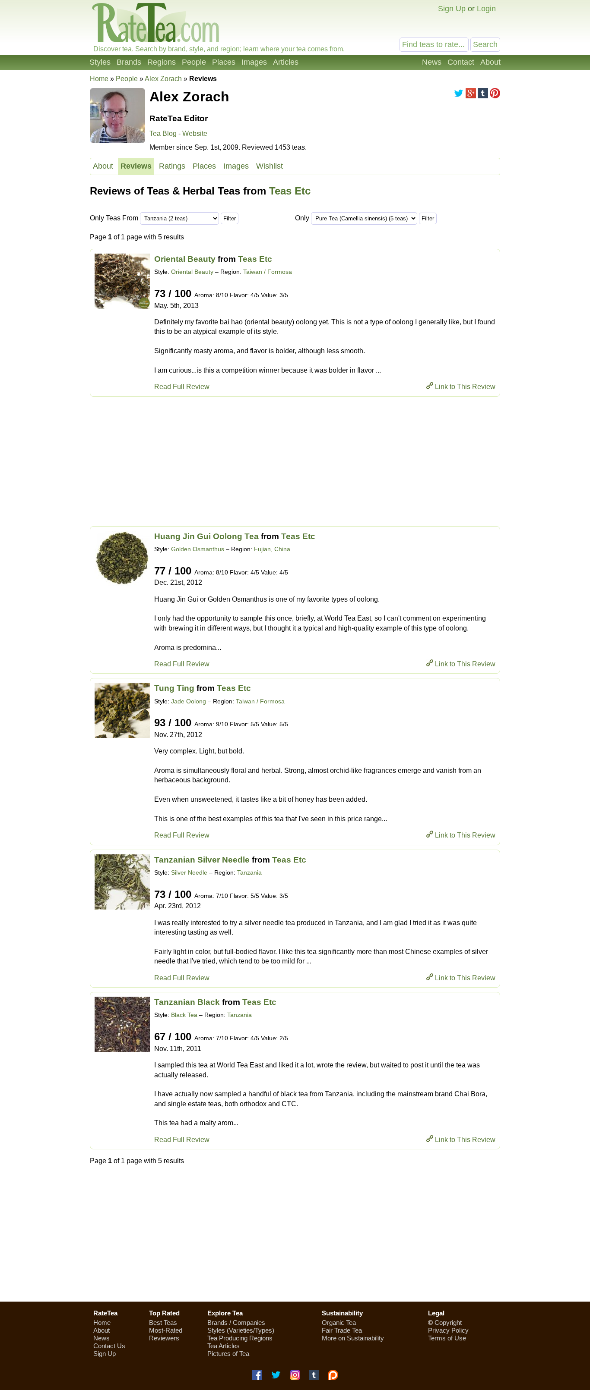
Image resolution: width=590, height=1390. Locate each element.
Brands (129, 62)
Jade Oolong (188, 701)
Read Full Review (181, 386)
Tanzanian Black (187, 1002)
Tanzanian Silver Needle (202, 859)
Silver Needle (189, 872)
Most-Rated (165, 1330)
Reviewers (164, 1338)
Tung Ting (174, 688)
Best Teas (163, 1322)
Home (99, 78)
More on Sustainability (353, 1338)
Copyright (448, 1322)
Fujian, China (272, 549)
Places (223, 62)
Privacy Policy (448, 1330)
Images (254, 62)
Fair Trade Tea (342, 1330)
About (490, 62)
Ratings (172, 166)
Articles (285, 62)
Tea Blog (163, 133)
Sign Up (452, 8)
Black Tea (184, 1014)
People (194, 62)
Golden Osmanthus (197, 549)
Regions (161, 62)
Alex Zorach (163, 78)
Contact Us (109, 1345)
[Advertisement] (295, 461)
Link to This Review (465, 386)
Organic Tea (339, 1322)
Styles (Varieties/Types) (240, 1330)
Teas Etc (290, 191)
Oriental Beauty (185, 259)
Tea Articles (223, 1345)
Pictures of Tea (228, 1353)
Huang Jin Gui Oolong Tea (206, 536)
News (431, 62)
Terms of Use (447, 1338)
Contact (460, 62)
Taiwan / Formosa (267, 271)
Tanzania (249, 872)
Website (194, 133)
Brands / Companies (236, 1322)
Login (486, 8)
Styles (100, 62)
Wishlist (269, 166)
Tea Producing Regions (240, 1338)
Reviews (136, 166)
